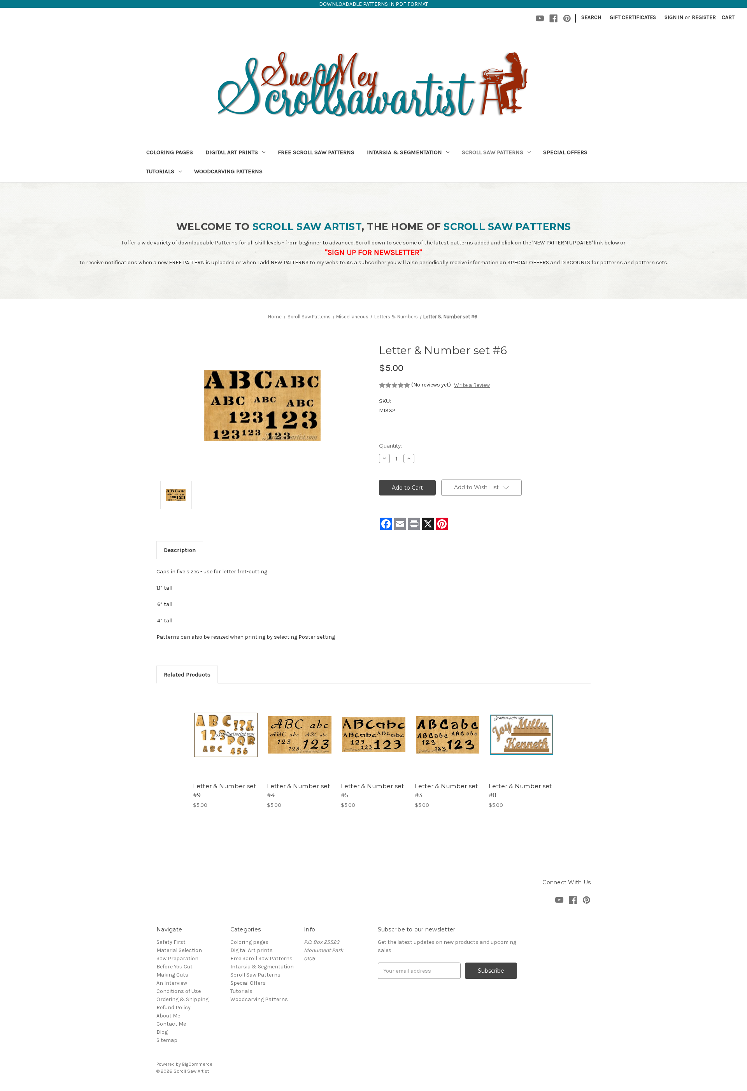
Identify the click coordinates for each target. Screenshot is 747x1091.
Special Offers (565, 152)
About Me (168, 1015)
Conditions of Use (178, 991)
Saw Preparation (177, 958)
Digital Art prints (231, 152)
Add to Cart (225, 741)
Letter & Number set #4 (298, 790)
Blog (162, 1032)
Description (180, 549)
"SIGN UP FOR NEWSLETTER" (373, 252)
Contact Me (171, 1024)
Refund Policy (173, 1007)
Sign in (674, 17)
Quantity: (390, 446)
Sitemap (166, 1040)
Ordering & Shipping (182, 999)
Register (704, 17)
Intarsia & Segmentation (404, 152)
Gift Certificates (633, 17)
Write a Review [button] (472, 385)
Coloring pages (169, 152)
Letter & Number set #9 (224, 790)
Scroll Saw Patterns (492, 152)
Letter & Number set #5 (372, 790)
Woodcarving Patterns (228, 171)
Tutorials (160, 171)
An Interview (171, 983)
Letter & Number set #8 (520, 790)
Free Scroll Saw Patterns (316, 152)
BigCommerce (197, 1064)
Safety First (171, 942)
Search (591, 17)
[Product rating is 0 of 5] (394, 385)
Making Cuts (172, 975)
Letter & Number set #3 (446, 790)
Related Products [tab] (187, 674)
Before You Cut (174, 966)
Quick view (225, 728)
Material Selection (179, 950)
